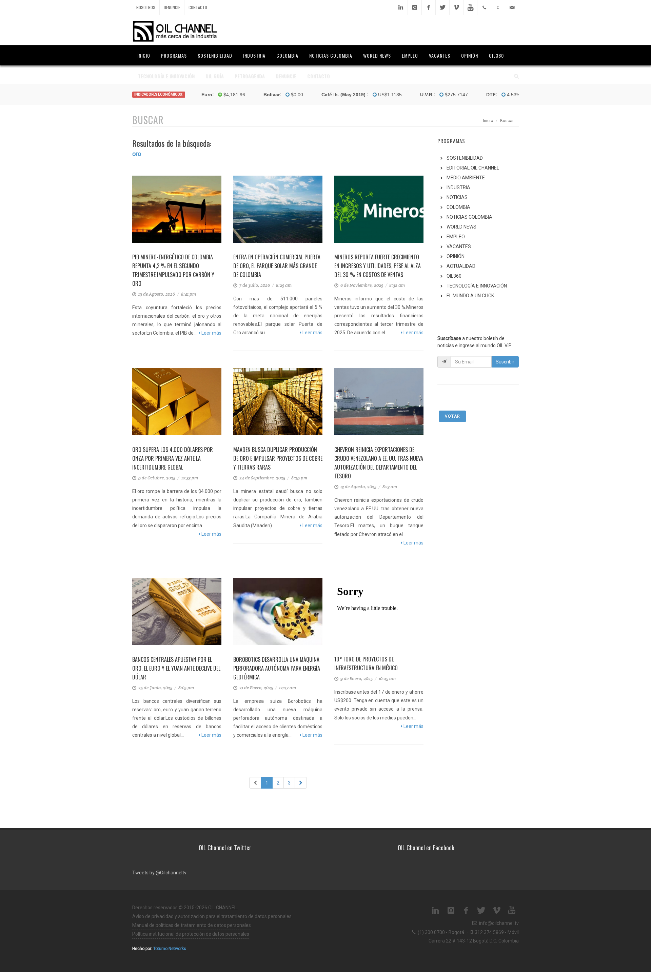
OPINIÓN (456, 256)
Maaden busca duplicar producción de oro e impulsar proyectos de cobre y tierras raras (277, 458)
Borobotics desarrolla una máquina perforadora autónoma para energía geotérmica (276, 668)
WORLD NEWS (461, 227)
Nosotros (145, 7)
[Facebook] (428, 7)
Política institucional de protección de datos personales (190, 934)
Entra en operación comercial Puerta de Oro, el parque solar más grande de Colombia (276, 266)
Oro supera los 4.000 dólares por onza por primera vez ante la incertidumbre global (172, 458)
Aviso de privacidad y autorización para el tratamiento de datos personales (212, 916)
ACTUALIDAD (461, 266)
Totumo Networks (169, 948)
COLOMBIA (458, 207)
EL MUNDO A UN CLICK (470, 295)
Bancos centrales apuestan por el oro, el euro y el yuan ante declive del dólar (176, 668)
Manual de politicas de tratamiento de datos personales (191, 925)
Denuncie (172, 7)
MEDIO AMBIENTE (466, 177)
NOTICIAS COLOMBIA (469, 217)
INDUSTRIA (458, 187)
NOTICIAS (457, 197)
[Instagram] (414, 7)
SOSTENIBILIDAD (465, 158)
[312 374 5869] (498, 7)
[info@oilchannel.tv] (512, 7)
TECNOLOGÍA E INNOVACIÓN (477, 286)
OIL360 (454, 276)
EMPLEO (456, 236)
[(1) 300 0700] (484, 7)
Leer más (210, 333)
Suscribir (505, 361)
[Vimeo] (456, 7)
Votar (452, 416)
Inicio (488, 120)
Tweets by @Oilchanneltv (159, 872)
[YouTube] (470, 7)
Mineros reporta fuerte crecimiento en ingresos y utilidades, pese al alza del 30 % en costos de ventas (377, 266)
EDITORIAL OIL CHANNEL (473, 168)
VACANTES (459, 246)
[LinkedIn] (401, 7)
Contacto (198, 7)
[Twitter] (442, 7)
